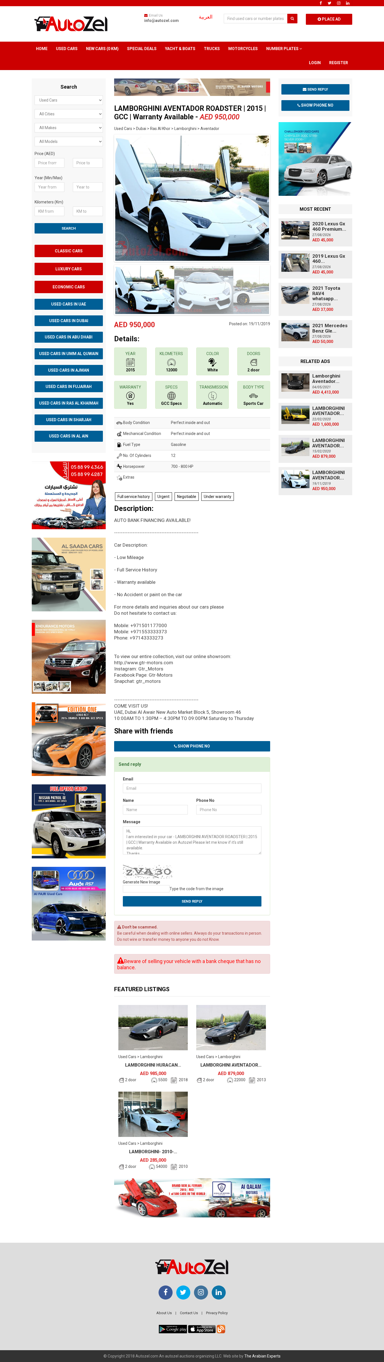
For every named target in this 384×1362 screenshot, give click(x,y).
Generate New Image (141, 882)
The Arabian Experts (262, 1356)
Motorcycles (243, 48)
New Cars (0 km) (102, 48)
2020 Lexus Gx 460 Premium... (329, 226)
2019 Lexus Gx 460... (328, 258)
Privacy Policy (217, 1313)
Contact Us (189, 1313)
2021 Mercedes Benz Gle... (329, 328)
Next (279, 197)
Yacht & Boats (180, 48)
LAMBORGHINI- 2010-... (153, 1151)
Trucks (212, 48)
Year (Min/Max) (48, 178)
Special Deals (142, 48)
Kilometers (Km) (49, 202)
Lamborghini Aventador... (326, 378)
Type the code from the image (196, 889)
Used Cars (67, 48)
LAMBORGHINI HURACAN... (153, 1065)
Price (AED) (45, 153)
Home (42, 48)
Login (315, 62)
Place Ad (331, 19)
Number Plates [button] (282, 48)
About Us (164, 1313)
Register (338, 62)
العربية (206, 17)
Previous (105, 197)
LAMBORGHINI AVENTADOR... (230, 1065)
